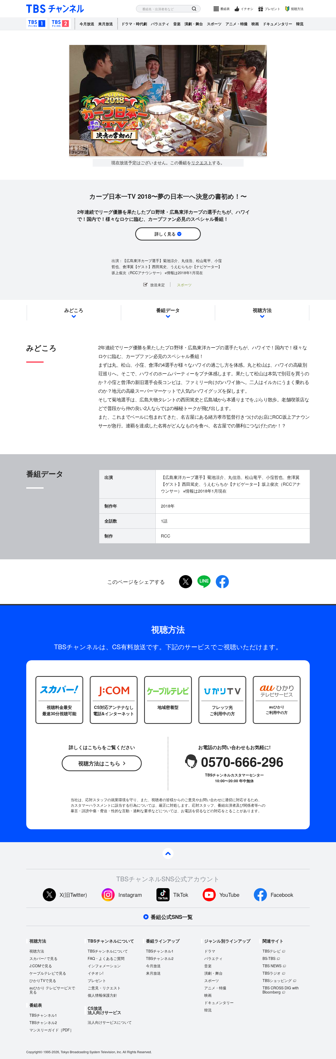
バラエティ (160, 23)
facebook (222, 581)
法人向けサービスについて (110, 1022)
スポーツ (214, 23)
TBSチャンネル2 (60, 23)
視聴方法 (297, 8)
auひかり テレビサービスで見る (52, 990)
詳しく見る (165, 234)
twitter (185, 581)
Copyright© (34, 1052)
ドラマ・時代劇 (134, 23)
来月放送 (105, 23)
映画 (255, 23)
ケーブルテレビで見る (47, 973)
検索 (194, 9)
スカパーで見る (43, 958)
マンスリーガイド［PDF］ (51, 1029)
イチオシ (247, 8)
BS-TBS (268, 958)
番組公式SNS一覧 (172, 916)
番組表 (225, 8)
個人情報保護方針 (102, 995)
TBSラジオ (271, 973)
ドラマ (209, 951)
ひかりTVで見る (42, 980)
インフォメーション (104, 965)
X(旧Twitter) (73, 894)
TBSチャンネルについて (108, 951)
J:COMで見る (40, 965)
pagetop (168, 853)
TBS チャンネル (55, 8)
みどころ (73, 310)
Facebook (282, 894)
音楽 (177, 23)
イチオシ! (95, 973)
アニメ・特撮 (236, 23)
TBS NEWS (271, 965)
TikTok (180, 894)
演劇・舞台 (194, 23)
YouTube (229, 894)
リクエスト (201, 163)
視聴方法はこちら (99, 763)
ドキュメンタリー (277, 23)
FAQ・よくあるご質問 (106, 958)
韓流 (299, 23)
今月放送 (87, 23)
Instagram (130, 894)
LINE (204, 581)
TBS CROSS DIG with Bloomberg (280, 990)
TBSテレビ (271, 951)
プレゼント (272, 8)
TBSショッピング (277, 980)
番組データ (168, 310)
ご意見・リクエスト (104, 987)
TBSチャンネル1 (36, 23)
